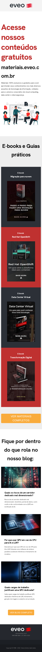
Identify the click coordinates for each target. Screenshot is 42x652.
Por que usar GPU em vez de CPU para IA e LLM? (20, 541)
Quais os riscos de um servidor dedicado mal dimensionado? (19, 494)
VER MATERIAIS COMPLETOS (21, 418)
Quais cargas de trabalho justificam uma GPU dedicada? (19, 588)
